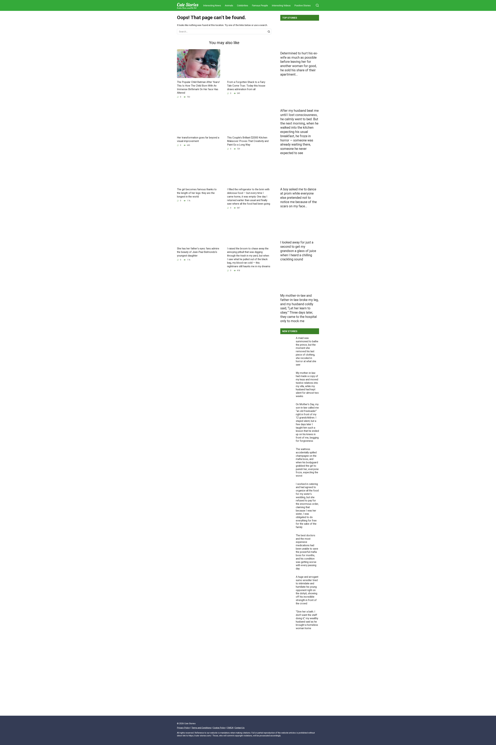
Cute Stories (187, 4)
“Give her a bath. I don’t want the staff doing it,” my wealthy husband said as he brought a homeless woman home (307, 620)
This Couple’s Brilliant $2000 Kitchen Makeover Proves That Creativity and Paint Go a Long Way (248, 141)
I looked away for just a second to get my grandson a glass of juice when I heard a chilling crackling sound (298, 250)
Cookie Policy (219, 728)
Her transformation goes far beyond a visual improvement (198, 139)
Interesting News (212, 5)
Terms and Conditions (201, 728)
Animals (229, 5)
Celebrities (242, 5)
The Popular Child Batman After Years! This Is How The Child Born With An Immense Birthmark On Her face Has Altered (198, 87)
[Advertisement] (299, 681)
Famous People (260, 5)
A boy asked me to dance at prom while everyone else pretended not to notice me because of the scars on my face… (298, 197)
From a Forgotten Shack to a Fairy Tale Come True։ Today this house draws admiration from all (246, 86)
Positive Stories (303, 5)
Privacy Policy (183, 728)
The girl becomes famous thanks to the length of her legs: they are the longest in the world (197, 193)
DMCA (230, 728)
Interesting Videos (281, 5)
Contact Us (240, 728)
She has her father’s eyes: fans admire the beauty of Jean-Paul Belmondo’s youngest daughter (198, 252)
